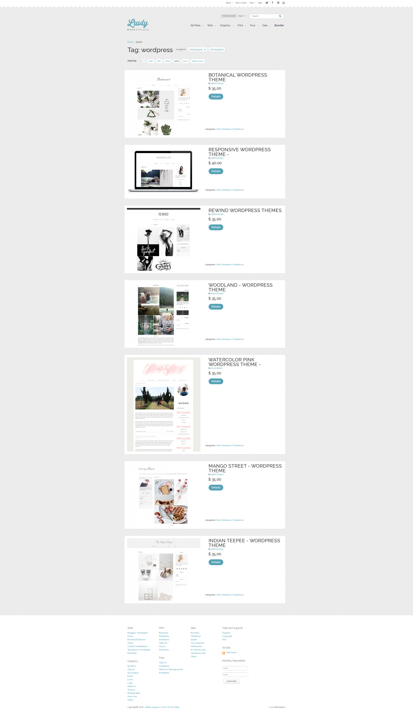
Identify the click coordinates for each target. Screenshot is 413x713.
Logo (130, 683)
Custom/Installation (137, 646)
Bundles (195, 633)
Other (130, 643)
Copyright (227, 636)
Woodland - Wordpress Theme (240, 287)
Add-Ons (132, 696)
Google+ (284, 2)
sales (176, 61)
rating (167, 61)
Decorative (133, 673)
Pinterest (278, 2)
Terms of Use (167, 707)
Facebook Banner (136, 639)
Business (163, 633)
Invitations (164, 639)
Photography (133, 693)
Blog (177, 707)
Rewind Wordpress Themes (245, 210)
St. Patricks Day (198, 650)
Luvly (271, 707)
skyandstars (216, 368)
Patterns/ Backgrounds (171, 669)
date (151, 61)
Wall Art (163, 643)
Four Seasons (197, 643)
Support (226, 633)
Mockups (131, 653)
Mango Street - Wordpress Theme (245, 468)
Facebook (272, 2)
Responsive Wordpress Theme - (239, 152)
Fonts (130, 676)
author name (197, 61)
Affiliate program (152, 707)
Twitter (266, 2)
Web (218, 129)
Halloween (196, 646)
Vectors (131, 689)
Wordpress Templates (232, 129)
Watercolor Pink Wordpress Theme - (234, 362)
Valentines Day (198, 653)
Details (216, 96)
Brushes (131, 666)
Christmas (196, 636)
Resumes (164, 650)
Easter (194, 639)
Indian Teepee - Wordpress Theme (244, 543)
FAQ (224, 639)
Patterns (131, 686)
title (159, 61)
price (185, 61)
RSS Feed (232, 652)
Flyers (162, 646)
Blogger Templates (137, 633)
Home (130, 42)
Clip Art (131, 669)
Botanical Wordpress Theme (237, 77)
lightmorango (217, 83)
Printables (164, 636)
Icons (130, 636)
